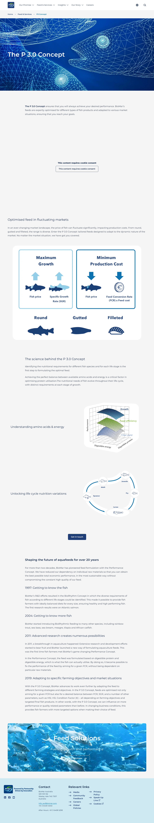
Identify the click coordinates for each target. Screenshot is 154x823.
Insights (62, 5)
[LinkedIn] (5, 797)
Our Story (76, 5)
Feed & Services (44, 5)
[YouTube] (14, 797)
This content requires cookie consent (77, 169)
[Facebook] (9, 797)
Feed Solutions (74, 758)
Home (10, 14)
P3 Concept (41, 14)
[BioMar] (11, 5)
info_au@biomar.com (48, 803)
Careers (90, 5)
